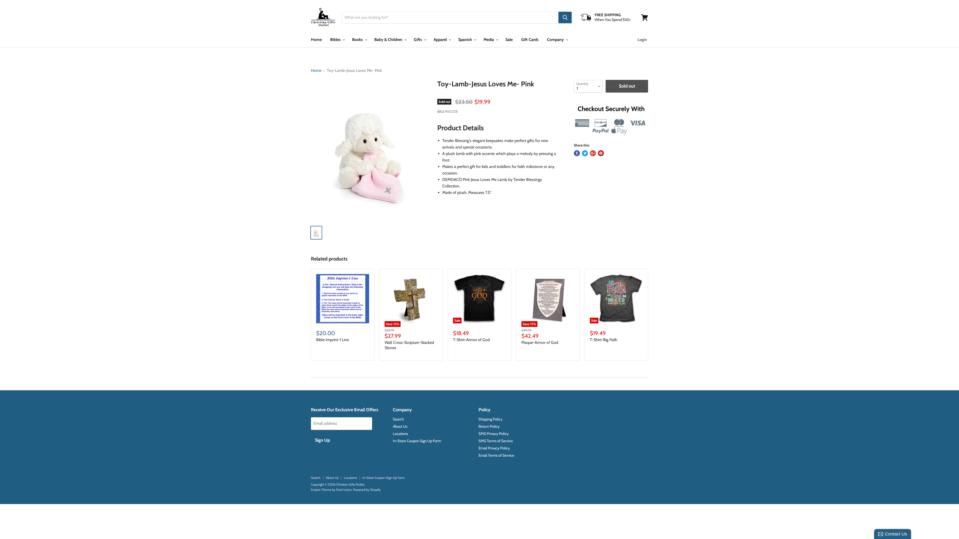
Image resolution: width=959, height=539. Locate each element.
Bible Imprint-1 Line (332, 339)
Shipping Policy (490, 419)
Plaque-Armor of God (539, 342)
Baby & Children (388, 39)
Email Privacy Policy (494, 448)
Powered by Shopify (367, 490)
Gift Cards (529, 39)
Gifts (418, 39)
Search (398, 419)
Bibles (336, 39)
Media (489, 39)
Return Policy (489, 426)
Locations (400, 433)
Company (556, 39)
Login (642, 39)
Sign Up (322, 440)
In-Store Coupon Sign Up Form (417, 441)
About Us (400, 426)
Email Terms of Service (496, 455)
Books (358, 39)
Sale (509, 39)
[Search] (565, 17)
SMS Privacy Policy (494, 433)
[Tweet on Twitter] (585, 153)
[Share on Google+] (593, 153)
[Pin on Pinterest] (601, 153)
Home (316, 39)
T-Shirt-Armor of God (471, 339)
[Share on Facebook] (577, 153)
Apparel (441, 39)
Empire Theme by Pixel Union (331, 490)
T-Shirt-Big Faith (603, 339)
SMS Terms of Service (496, 441)
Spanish (465, 39)
